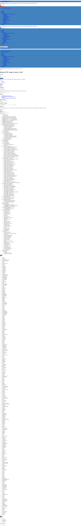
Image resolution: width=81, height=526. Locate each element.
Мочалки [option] (5, 219)
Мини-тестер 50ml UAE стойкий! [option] (9, 151)
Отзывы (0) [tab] (3, 82)
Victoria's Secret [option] (5, 498)
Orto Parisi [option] (4, 441)
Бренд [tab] (2, 81)
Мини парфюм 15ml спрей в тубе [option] (9, 193)
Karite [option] (3, 378)
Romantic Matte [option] (5, 457)
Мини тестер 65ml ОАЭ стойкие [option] (9, 157)
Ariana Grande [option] (4, 279)
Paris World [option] (4, 444)
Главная (3, 30)
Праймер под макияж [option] (7, 212)
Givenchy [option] (4, 353)
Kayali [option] (3, 379)
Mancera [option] (4, 404)
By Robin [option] (4, 299)
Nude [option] (3, 434)
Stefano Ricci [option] (4, 478)
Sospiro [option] (4, 477)
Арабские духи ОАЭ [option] (8, 127)
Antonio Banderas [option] (5, 274)
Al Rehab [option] (4, 269)
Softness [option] (4, 476)
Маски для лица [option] (6, 239)
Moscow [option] (4, 424)
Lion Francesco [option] (5, 397)
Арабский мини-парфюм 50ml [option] (9, 126)
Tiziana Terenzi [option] (5, 487)
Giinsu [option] (3, 351)
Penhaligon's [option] (4, 446)
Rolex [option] (3, 456)
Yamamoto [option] (4, 503)
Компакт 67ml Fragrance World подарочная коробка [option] (12, 182)
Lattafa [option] (3, 394)
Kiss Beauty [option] (4, 384)
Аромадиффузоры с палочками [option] (9, 204)
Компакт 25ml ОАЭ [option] (7, 160)
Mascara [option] (4, 407)
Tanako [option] (4, 483)
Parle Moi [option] (4, 445)
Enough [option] (4, 332)
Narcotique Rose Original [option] (6, 138)
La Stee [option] (4, 388)
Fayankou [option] (4, 339)
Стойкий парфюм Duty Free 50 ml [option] (9, 150)
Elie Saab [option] (4, 328)
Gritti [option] (3, 356)
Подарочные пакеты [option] (7, 252)
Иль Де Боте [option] (4, 512)
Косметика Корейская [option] (6, 230)
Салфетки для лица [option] (7, 210)
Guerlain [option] (4, 358)
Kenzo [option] (3, 380)
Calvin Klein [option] (4, 302)
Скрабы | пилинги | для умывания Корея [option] (10, 233)
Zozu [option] (3, 510)
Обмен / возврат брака (6, 17)
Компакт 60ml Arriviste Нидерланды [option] (9, 179)
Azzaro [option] (3, 287)
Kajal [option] (3, 377)
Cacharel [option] (4, 301)
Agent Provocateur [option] (5, 263)
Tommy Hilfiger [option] (5, 489)
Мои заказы (5, 63)
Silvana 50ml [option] (6, 142)
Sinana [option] (3, 473)
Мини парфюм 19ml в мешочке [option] (9, 194)
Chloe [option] (3, 309)
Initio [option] (3, 368)
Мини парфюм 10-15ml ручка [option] (8, 190)
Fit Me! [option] (4, 342)
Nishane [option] (4, 432)
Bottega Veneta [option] (5, 295)
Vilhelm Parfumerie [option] (5, 500)
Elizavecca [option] (4, 330)
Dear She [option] (4, 319)
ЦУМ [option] (3, 514)
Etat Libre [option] (4, 336)
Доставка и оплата (6, 16)
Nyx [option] (3, 435)
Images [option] (3, 366)
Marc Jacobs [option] (4, 405)
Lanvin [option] (3, 393)
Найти (1, 255)
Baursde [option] (4, 288)
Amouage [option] (4, 272)
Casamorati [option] (4, 305)
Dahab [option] (3, 317)
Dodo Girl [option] (4, 322)
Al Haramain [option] (4, 266)
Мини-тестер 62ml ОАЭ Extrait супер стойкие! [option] (11, 156)
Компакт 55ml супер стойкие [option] (8, 178)
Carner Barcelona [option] (5, 303)
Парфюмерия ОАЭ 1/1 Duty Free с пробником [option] (9, 118)
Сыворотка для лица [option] (7, 245)
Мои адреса (5, 21)
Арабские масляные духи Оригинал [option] (8, 124)
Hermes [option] (4, 362)
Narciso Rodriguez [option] (5, 428)
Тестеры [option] (5, 145)
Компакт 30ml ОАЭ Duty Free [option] (8, 161)
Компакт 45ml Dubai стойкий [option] (8, 173)
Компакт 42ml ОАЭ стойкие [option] (8, 170)
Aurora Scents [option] (4, 285)
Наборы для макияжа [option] (7, 221)
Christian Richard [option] (5, 311)
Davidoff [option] (4, 318)
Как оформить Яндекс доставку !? (6, 95)
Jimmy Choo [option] (4, 371)
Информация (5, 57)
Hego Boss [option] (4, 361)
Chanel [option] (3, 308)
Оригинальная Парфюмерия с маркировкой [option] (9, 117)
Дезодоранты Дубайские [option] (7, 199)
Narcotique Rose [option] (5, 429)
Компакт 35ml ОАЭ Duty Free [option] (9, 166)
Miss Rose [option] (4, 415)
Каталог (3, 11)
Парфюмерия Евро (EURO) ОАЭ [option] (8, 121)
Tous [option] (3, 490)
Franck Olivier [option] (4, 346)
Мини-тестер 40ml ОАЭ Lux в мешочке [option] (10, 148)
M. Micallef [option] (4, 401)
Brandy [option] (4, 296)
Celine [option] (3, 306)
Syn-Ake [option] (4, 481)
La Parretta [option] (4, 387)
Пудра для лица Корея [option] (7, 243)
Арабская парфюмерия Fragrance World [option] (10, 128)
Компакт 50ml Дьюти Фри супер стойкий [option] (10, 175)
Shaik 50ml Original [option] (6, 140)
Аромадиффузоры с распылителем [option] (9, 206)
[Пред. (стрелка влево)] (0, 110)
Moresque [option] (4, 421)
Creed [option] (3, 316)
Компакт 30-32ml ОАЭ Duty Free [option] (9, 162)
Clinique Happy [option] (5, 313)
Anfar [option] (3, 273)
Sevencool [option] (4, 466)
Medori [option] (3, 410)
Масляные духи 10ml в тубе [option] (8, 188)
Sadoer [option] (3, 461)
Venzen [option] (4, 495)
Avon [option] (3, 286)
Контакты (3, 24)
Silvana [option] (4, 471)
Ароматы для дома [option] (6, 203)
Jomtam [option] (4, 374)
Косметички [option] (6, 215)
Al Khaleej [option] (4, 268)
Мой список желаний (5, 1)
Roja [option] (3, 455)
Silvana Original (5, 68)
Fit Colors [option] (4, 341)
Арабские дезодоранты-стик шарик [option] (9, 200)
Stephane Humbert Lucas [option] (6, 479)
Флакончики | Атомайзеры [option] (8, 253)
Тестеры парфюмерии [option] (6, 143)
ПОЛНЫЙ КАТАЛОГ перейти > (6, 8)
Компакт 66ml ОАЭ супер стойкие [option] (9, 181)
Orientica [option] (4, 438)
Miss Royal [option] (4, 416)
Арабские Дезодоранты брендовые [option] (9, 201)
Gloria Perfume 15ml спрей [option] (8, 134)
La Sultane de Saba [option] (5, 389)
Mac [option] (3, 402)
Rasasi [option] (3, 450)
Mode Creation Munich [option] (6, 419)
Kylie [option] (3, 385)
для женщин (23, 79)
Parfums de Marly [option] (5, 443)
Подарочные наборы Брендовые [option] (9, 197)
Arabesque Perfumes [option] (5, 275)
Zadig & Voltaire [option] (5, 506)
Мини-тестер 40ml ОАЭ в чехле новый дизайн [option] (11, 149)
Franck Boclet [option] (4, 345)
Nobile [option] (3, 433)
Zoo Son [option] (4, 509)
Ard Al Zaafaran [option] (5, 278)
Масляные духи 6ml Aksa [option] (8, 184)
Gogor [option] (3, 355)
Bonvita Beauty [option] (5, 294)
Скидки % (17, 79)
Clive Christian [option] (5, 314)
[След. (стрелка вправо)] (1, 110)
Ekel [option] (3, 327)
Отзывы (3, 66)
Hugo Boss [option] (4, 365)
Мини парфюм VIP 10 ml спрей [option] (9, 187)
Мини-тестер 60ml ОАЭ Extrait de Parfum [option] (10, 154)
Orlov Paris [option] (4, 439)
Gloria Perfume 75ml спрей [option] (8, 137)
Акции (3, 12)
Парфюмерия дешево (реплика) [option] (7, 122)
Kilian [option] (3, 382)
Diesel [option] (3, 320)
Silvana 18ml (9, 68)
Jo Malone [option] (4, 372)
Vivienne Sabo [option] (4, 501)
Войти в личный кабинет (7, 20)
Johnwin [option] (4, 373)
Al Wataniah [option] (4, 270)
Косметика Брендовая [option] (6, 209)
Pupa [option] (3, 448)
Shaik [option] (3, 467)
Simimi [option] (3, 472)
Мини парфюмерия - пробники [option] (8, 183)
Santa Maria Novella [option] (5, 463)
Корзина (4, 22)
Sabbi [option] (3, 460)
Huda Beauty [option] (4, 364)
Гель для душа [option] (6, 211)
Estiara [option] (3, 335)
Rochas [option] (4, 454)
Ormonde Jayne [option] (5, 440)
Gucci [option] (3, 357)
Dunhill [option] (4, 325)
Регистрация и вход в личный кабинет (8, 33)
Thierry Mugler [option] (5, 485)
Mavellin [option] (4, 408)
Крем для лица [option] (6, 216)
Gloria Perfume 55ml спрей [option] (8, 135)
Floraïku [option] (4, 343)
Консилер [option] (5, 214)
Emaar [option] (3, 331)
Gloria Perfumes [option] (5, 354)
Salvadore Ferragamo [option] (5, 462)
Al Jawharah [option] (4, 267)
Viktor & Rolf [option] (4, 499)
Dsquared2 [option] (4, 324)
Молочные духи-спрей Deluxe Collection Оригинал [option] (10, 123)
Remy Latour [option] (4, 451)
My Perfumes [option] (4, 426)
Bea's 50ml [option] (6, 131)
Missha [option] (3, 417)
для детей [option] (4, 519)
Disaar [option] (3, 321)
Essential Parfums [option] (5, 334)
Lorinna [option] (4, 399)
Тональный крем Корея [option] (7, 247)
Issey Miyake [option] (4, 369)
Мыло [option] (5, 220)
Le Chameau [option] (4, 395)
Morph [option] (3, 422)
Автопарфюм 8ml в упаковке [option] (9, 208)
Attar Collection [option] (5, 284)
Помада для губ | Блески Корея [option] (9, 241)
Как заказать (5, 15)
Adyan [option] (3, 261)
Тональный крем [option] (6, 228)
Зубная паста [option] (6, 234)
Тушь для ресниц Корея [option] (8, 248)
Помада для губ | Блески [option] (8, 223)
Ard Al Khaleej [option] (5, 277)
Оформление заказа (6, 23)
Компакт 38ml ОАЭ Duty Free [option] (8, 168)
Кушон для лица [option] (6, 238)
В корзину (1, 78)
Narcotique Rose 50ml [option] (7, 139)
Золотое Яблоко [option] (5, 511)
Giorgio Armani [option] (5, 352)
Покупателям (4, 13)
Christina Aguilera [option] (5, 312)
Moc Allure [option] (4, 418)
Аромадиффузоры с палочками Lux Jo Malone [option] (11, 205)
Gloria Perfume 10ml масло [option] (8, 133)
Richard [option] (4, 452)
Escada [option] (3, 333)
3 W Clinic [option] (4, 258)
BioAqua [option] (4, 291)
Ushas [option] (3, 492)
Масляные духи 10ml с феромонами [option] (9, 189)
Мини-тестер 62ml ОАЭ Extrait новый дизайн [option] (11, 155)
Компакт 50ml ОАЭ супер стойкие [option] (9, 176)
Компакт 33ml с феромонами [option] (8, 164)
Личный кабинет (4, 19)
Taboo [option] (3, 482)
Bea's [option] (3, 289)
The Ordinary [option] (4, 484)
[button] (40, 113)
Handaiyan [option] (4, 360)
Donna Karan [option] (4, 323)
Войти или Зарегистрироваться (6, 51)
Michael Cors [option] (4, 413)
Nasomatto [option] (4, 430)
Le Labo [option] (4, 396)
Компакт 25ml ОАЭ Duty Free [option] (9, 159)
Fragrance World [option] (5, 344)
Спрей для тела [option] (7, 226)
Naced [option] (3, 427)
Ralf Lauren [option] (4, 449)
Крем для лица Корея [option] (7, 236)
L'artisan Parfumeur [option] (5, 386)
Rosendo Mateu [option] (5, 459)
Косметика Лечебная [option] (6, 250)
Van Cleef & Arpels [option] (5, 494)
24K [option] (3, 257)
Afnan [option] (3, 262)
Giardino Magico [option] (5, 350)
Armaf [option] (3, 280)
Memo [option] (3, 411)
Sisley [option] (3, 474)
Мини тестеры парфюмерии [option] (7, 146)
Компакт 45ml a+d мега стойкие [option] (9, 172)
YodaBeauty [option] (4, 504)
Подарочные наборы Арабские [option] (9, 198)
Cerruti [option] (3, 307)
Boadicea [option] (4, 292)
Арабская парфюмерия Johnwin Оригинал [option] (10, 129)
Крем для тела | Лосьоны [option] (8, 217)
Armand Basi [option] (4, 281)
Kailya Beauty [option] (4, 376)
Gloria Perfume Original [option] (6, 132)
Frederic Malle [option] (4, 347)
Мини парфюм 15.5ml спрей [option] (8, 192)
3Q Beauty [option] (4, 259)
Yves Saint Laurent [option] (5, 505)
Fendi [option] (3, 340)
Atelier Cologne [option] (5, 283)
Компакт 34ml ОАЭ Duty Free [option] (9, 165)
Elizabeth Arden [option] (5, 329)
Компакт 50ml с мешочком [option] (8, 177)
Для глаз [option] (5, 231)
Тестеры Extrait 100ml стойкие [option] (9, 144)
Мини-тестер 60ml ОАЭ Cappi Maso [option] (9, 153)
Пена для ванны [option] (7, 222)
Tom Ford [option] (4, 488)
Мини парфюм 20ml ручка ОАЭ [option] (9, 195)
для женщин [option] (4, 520)
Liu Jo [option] (3, 398)
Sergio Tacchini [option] (5, 465)
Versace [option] (4, 496)
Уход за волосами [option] (7, 249)
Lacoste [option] (4, 390)
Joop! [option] (3, 375)
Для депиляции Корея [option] (7, 232)
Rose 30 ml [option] (6, 115)
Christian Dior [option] (4, 310)
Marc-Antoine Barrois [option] (5, 406)
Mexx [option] (3, 412)
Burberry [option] (4, 298)
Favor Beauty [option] (4, 338)
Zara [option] (3, 507)
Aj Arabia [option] (4, 264)
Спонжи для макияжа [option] (7, 225)
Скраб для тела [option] (6, 244)
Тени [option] (5, 227)
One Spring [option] (4, 437)
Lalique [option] (4, 391)
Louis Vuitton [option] (4, 400)
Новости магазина (6, 18)
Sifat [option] (3, 470)
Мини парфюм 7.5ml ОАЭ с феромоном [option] (10, 186)
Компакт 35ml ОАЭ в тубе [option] (8, 167)
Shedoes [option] (4, 468)
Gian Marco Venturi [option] (5, 349)
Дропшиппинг (5, 60)
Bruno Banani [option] (4, 297)
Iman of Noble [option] (4, 367)
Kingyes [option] (4, 383)
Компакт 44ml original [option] (7, 171)
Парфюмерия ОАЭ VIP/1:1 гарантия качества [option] (9, 116)
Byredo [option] (4, 300)
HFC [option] (3, 363)
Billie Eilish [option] (4, 290)
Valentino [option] (4, 493)
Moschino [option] (4, 423)
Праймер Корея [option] (6, 242)
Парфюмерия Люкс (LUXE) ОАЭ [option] (8, 120)
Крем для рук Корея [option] (7, 237)
